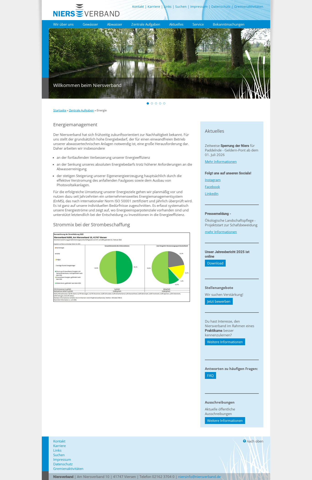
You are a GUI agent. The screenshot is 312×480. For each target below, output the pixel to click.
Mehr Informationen (221, 161)
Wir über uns (63, 24)
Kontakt (138, 6)
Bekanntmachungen (228, 24)
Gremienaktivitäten (248, 6)
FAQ (210, 375)
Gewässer (90, 24)
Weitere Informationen (225, 342)
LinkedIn (211, 193)
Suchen (181, 6)
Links (168, 6)
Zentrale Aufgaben (145, 24)
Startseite (59, 110)
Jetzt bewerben (218, 301)
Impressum (199, 6)
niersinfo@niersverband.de (199, 476)
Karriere (154, 6)
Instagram (213, 180)
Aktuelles (176, 24)
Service (198, 24)
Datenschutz (220, 6)
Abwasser (114, 24)
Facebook (212, 186)
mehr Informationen (221, 231)
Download (215, 263)
